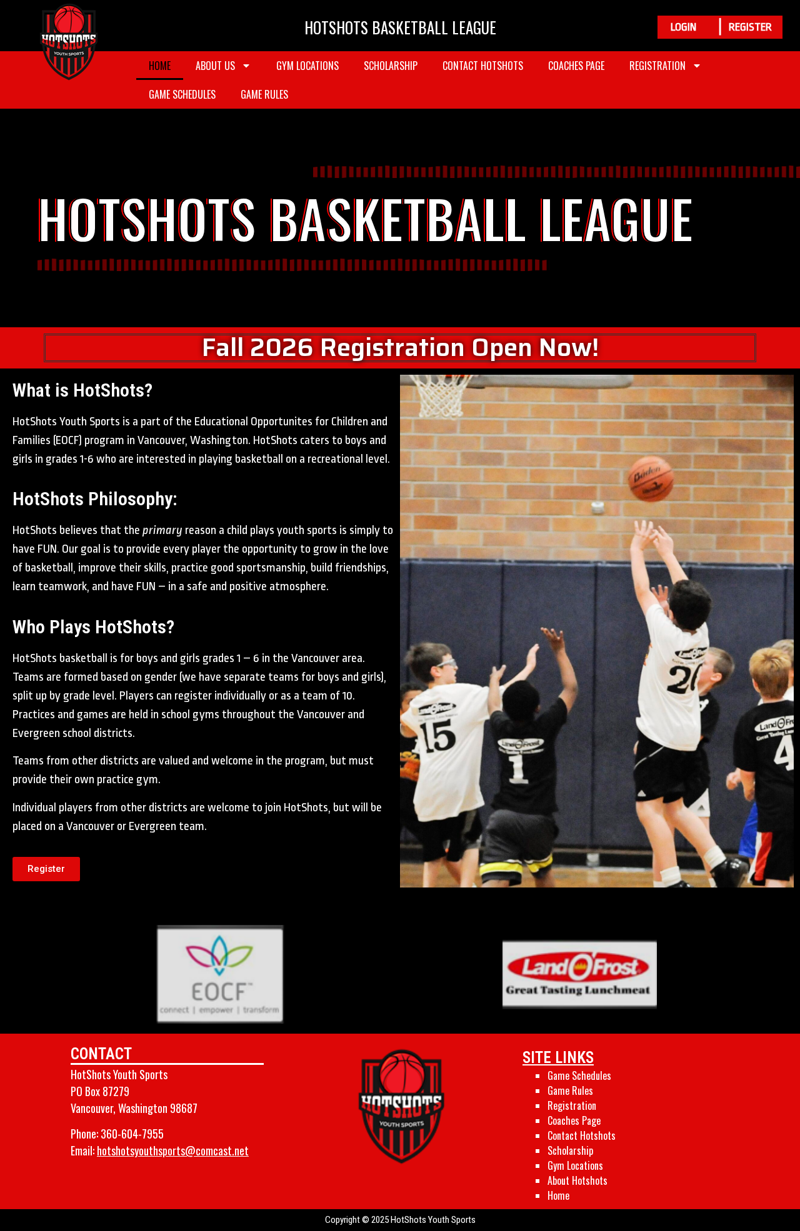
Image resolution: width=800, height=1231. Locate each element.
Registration (657, 65)
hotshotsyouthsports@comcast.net (173, 1150)
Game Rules (264, 94)
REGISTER (750, 27)
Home (160, 65)
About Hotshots (578, 1180)
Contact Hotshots (482, 65)
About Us (215, 65)
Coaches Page (576, 65)
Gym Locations (307, 65)
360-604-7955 (132, 1133)
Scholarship (391, 65)
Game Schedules (182, 94)
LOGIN (683, 27)
